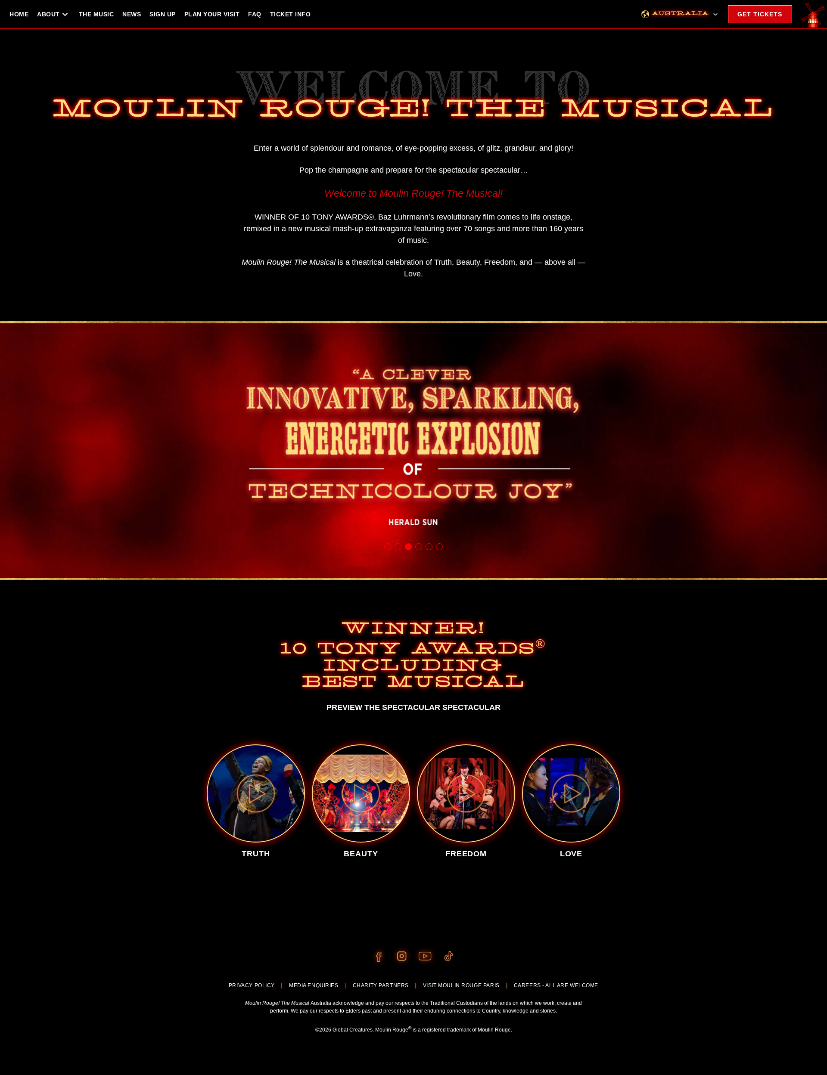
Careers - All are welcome (556, 985)
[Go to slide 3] (408, 546)
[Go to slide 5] (429, 546)
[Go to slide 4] (418, 546)
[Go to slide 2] (398, 546)
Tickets (759, 14)
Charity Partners (381, 985)
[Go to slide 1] (387, 546)
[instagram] (402, 956)
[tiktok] (448, 956)
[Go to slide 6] (439, 546)
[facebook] (378, 956)
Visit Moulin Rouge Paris (461, 985)
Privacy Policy (252, 985)
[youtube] (425, 956)
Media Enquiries (314, 985)
